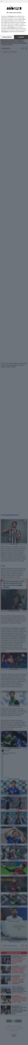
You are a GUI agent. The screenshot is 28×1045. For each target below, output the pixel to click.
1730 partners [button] (10, 16)
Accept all (21, 37)
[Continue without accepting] (1, 1)
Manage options (7, 37)
